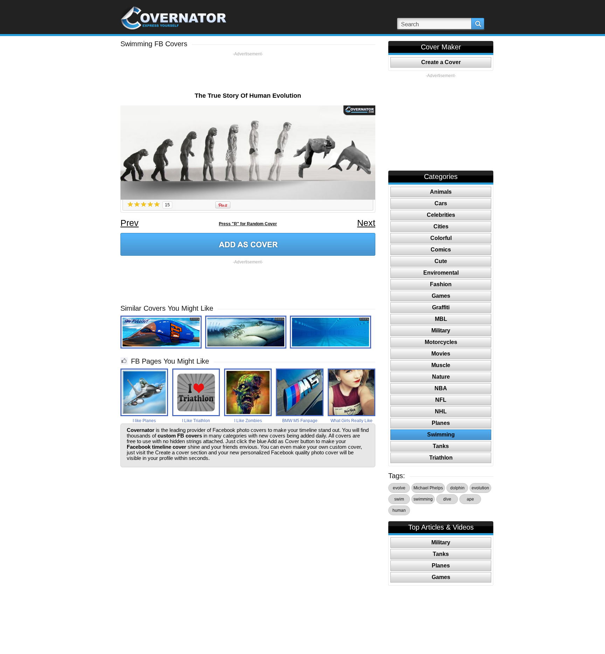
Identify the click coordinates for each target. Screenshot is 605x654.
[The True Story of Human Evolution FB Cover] (247, 244)
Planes (441, 423)
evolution (480, 488)
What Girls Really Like (352, 420)
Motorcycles (441, 342)
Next (366, 223)
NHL (441, 411)
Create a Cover (441, 62)
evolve (399, 488)
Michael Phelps (428, 488)
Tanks (441, 446)
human (399, 510)
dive (447, 499)
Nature (441, 377)
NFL (440, 400)
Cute (440, 261)
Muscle (440, 365)
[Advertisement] (247, 72)
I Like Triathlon (196, 420)
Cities (440, 226)
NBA (440, 388)
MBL (441, 319)
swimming (423, 499)
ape (470, 499)
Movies (440, 354)
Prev (129, 223)
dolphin (457, 488)
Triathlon (441, 458)
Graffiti (441, 307)
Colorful (441, 238)
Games (441, 296)
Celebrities (441, 215)
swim (399, 499)
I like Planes (144, 420)
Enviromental (441, 273)
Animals (441, 192)
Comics (441, 250)
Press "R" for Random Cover (248, 223)
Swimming (441, 435)
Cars (440, 203)
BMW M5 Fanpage (300, 420)
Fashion (441, 284)
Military (440, 330)
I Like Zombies (248, 420)
